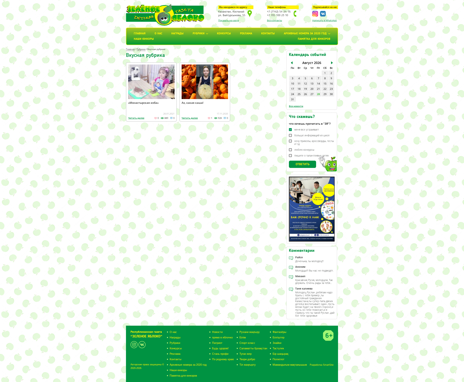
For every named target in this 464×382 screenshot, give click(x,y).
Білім (242, 337)
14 (318, 83)
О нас (158, 33)
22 (325, 89)
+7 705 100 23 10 (277, 15)
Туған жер (245, 353)
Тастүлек (278, 348)
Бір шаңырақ (280, 353)
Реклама (246, 33)
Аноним (300, 266)
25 (299, 94)
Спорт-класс (247, 342)
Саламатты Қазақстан (253, 348)
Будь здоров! (220, 348)
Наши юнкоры (144, 39)
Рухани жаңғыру (249, 331)
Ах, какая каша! (192, 102)
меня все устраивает (306, 129)
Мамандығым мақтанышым (290, 364)
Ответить (303, 164)
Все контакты (274, 20)
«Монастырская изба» (143, 102)
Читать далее (136, 118)
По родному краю (223, 359)
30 (331, 94)
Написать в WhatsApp (324, 20)
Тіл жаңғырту (247, 364)
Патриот (217, 342)
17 (292, 89)
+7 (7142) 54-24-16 (279, 11)
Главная (140, 33)
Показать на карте (228, 20)
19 (305, 89)
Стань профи (220, 353)
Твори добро (247, 359)
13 (311, 83)
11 (299, 83)
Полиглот (278, 359)
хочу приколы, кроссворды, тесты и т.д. (314, 142)
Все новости (296, 106)
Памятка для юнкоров (314, 39)
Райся (299, 257)
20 (311, 89)
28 (318, 94)
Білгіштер (278, 337)
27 (311, 94)
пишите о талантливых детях (311, 155)
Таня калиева (303, 288)
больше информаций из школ (312, 135)
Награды (177, 33)
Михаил (300, 276)
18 (299, 89)
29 (325, 94)
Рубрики (141, 49)
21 (318, 89)
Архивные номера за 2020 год (188, 364)
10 (292, 83)
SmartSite (328, 364)
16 (331, 83)
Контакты (268, 33)
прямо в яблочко (222, 337)
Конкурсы (224, 33)
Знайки (277, 342)
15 (325, 83)
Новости (217, 331)
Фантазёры (279, 331)
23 (331, 89)
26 (305, 94)
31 (292, 99)
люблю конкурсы (304, 149)
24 (292, 94)
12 (305, 83)
